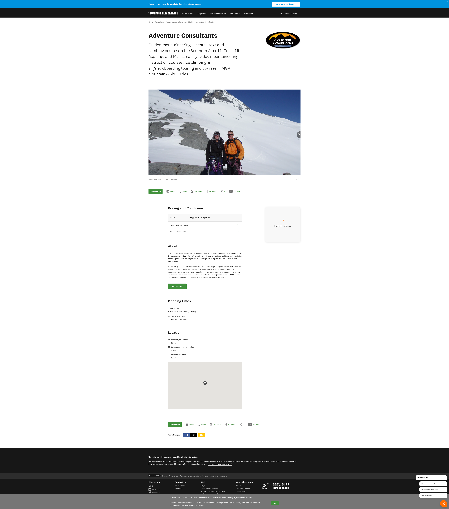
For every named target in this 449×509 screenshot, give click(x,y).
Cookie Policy (255, 503)
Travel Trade (241, 491)
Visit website (155, 191)
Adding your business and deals (213, 491)
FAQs (203, 486)
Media (238, 486)
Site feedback (180, 486)
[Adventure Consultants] (283, 40)
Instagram (156, 489)
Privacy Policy (241, 503)
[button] (187, 14)
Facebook (155, 493)
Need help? (179, 489)
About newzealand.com (210, 489)
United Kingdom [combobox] (291, 13)
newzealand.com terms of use (220, 464)
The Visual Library (243, 489)
